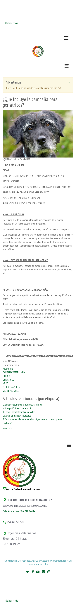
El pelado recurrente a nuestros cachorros (22, 404)
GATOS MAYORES (11, 390)
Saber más (11, 23)
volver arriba (8, 428)
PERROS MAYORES (11, 387)
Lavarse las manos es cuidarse (17, 415)
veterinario (8, 368)
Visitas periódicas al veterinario (17, 408)
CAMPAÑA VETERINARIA (14, 372)
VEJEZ (5, 383)
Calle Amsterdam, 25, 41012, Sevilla (19, 511)
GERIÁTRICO (8, 379)
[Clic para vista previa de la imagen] (38, 133)
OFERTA (6, 376)
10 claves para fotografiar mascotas (19, 412)
